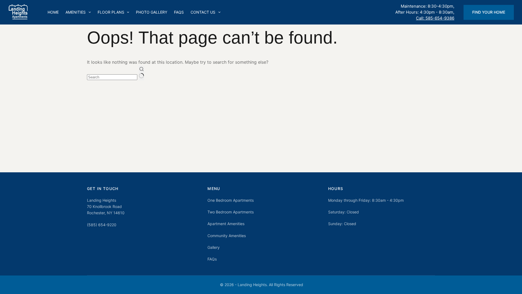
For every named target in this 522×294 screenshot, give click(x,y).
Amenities (76, 12)
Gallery (213, 247)
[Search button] (141, 73)
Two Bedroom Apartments (230, 212)
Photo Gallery (151, 12)
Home (53, 12)
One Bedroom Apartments (230, 200)
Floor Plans (111, 12)
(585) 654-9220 (101, 224)
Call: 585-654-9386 (435, 18)
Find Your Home (488, 12)
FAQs (179, 12)
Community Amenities (226, 235)
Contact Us (203, 12)
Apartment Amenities (225, 223)
